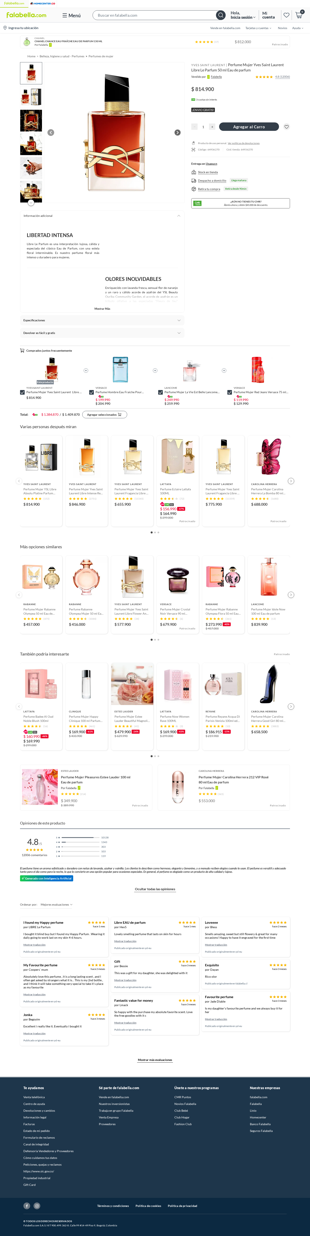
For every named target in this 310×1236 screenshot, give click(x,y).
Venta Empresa (109, 1117)
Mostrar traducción (34, 944)
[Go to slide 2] (155, 532)
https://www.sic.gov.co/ (38, 1171)
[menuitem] (255, 27)
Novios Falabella (185, 1104)
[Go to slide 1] (152, 532)
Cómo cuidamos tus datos (40, 1158)
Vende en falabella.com (114, 1097)
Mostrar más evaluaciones (155, 1060)
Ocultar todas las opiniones (155, 889)
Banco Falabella (260, 1124)
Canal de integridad (36, 1144)
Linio (253, 1110)
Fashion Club (183, 1124)
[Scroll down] (31, 202)
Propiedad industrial (36, 1178)
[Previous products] (19, 481)
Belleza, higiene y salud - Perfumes (62, 56)
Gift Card (29, 1184)
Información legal (34, 1117)
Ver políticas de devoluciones (244, 143)
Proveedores (107, 1124)
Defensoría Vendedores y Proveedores (48, 1151)
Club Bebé (181, 1110)
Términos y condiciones (113, 1206)
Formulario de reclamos (39, 1137)
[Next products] (291, 481)
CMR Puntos (182, 1097)
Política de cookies (148, 1206)
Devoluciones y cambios (39, 1110)
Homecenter (258, 1117)
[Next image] (177, 132)
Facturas (29, 1124)
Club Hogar (182, 1117)
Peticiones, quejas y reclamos (42, 1164)
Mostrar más (102, 308)
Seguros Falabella (261, 1131)
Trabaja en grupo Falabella (116, 1110)
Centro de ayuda (34, 1104)
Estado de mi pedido (36, 1131)
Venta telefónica (34, 1097)
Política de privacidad (182, 1206)
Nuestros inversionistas (114, 1104)
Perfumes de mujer (101, 56)
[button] (159, 15)
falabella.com (258, 1097)
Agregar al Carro (249, 126)
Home (31, 56)
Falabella (256, 1104)
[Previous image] (50, 132)
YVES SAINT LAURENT (208, 65)
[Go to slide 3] (158, 532)
